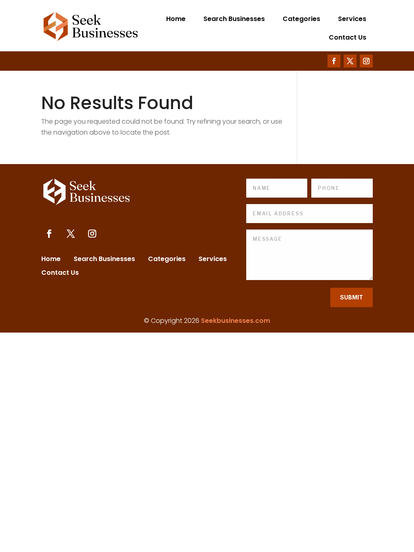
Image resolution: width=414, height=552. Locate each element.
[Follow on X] (350, 61)
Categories (301, 18)
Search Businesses (234, 18)
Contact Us (347, 37)
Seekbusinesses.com (235, 320)
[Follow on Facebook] (333, 61)
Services (352, 18)
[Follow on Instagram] (366, 61)
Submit (351, 297)
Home (176, 18)
